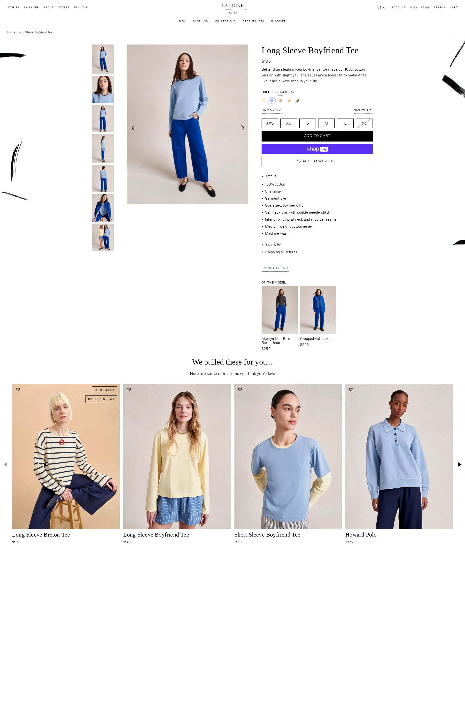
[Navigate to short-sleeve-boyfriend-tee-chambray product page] (288, 456)
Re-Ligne (81, 8)
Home (11, 32)
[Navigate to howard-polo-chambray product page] (399, 456)
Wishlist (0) (419, 8)
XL (364, 123)
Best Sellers (253, 21)
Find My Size (272, 110)
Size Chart (363, 110)
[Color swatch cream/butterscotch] (289, 100)
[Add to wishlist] (18, 389)
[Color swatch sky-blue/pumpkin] (280, 100)
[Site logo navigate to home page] (232, 9)
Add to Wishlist (319, 161)
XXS (270, 123)
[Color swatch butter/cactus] (297, 100)
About (49, 8)
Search (439, 8)
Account (399, 8)
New (182, 21)
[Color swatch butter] (263, 100)
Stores (63, 8)
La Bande (31, 8)
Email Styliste (275, 268)
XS (288, 123)
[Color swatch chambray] (272, 100)
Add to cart (317, 136)
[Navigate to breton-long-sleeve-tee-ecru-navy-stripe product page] (66, 456)
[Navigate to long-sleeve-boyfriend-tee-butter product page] (177, 456)
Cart (454, 8)
